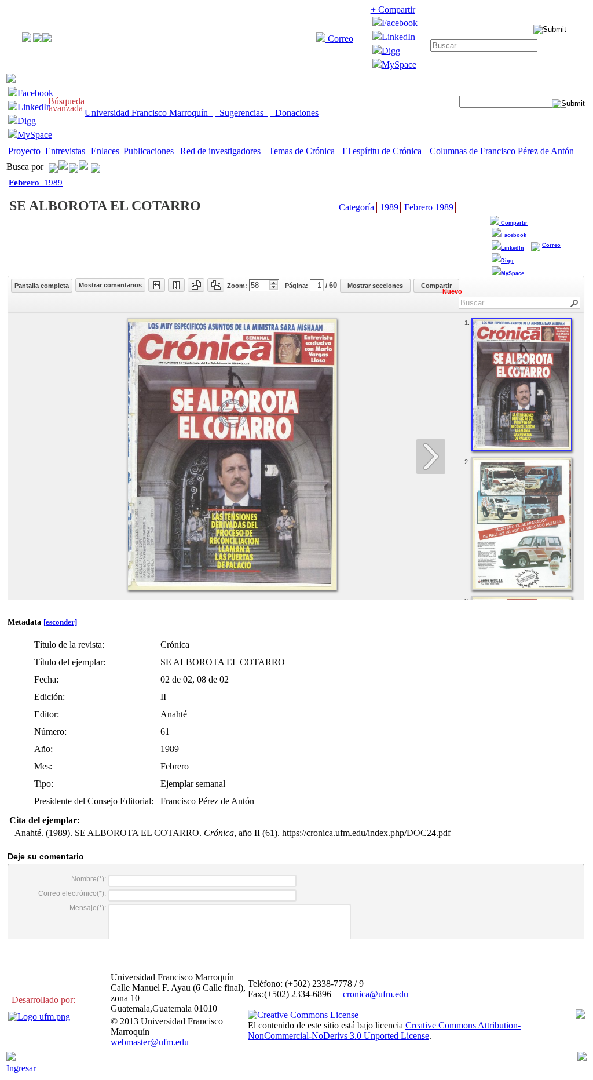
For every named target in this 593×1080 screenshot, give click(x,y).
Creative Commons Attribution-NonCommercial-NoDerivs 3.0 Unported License (384, 1030)
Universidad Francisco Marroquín (149, 113)
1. (467, 322)
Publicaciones (148, 151)
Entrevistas (65, 151)
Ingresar (21, 1068)
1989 (36, 182)
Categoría (356, 207)
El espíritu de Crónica (382, 151)
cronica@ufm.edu (375, 994)
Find (574, 303)
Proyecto (24, 151)
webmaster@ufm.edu (150, 1042)
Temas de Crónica (302, 151)
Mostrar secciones (375, 285)
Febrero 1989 (428, 207)
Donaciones (294, 113)
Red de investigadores (220, 151)
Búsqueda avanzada (66, 104)
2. (467, 461)
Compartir (513, 223)
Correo (339, 38)
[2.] (521, 523)
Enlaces (105, 151)
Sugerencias (241, 113)
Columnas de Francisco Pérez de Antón (502, 151)
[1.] (521, 384)
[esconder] (60, 622)
